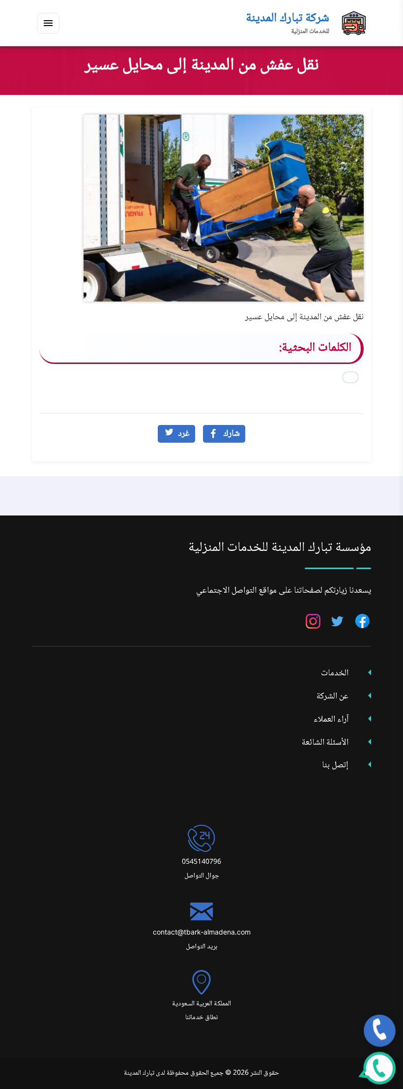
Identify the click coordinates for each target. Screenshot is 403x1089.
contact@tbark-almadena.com (202, 933)
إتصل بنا (335, 765)
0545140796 (201, 862)
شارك (231, 433)
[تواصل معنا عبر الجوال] (380, 1031)
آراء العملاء (331, 719)
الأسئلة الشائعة (325, 742)
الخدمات (334, 673)
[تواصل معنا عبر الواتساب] (380, 1068)
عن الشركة (332, 696)
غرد (184, 433)
